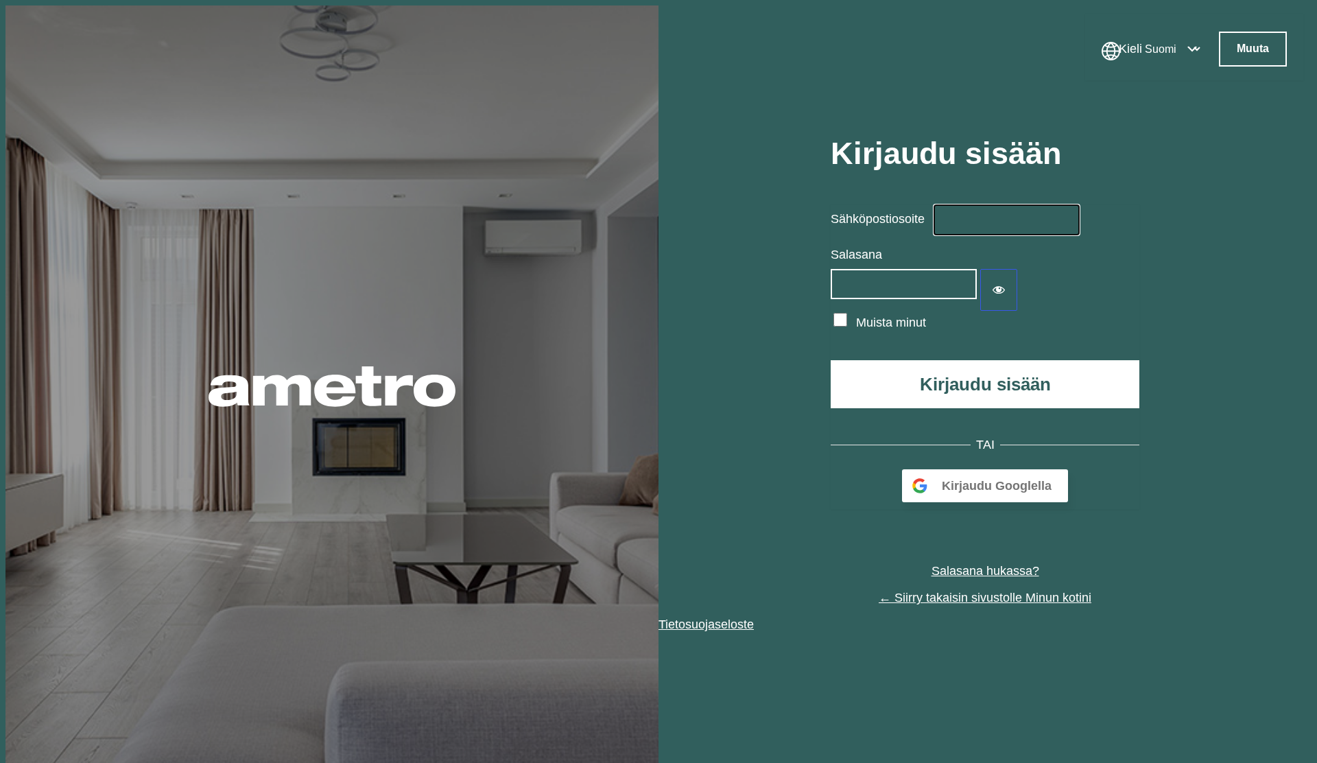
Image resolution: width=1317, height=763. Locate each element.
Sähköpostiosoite (878, 219)
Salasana (856, 254)
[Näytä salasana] (998, 290)
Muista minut (891, 322)
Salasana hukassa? (985, 571)
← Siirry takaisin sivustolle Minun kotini (985, 597)
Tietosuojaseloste (706, 624)
